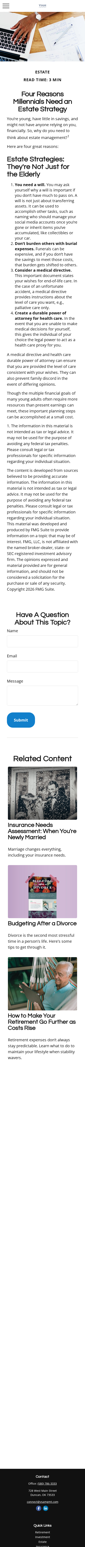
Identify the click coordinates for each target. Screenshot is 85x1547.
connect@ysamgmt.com (42, 1502)
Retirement (42, 1532)
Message (15, 681)
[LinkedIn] (45, 1508)
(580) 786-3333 (47, 1483)
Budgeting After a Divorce (42, 923)
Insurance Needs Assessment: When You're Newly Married (42, 831)
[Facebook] (38, 1508)
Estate (43, 1542)
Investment (42, 1537)
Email (12, 656)
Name (12, 630)
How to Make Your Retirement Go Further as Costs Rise (42, 1022)
